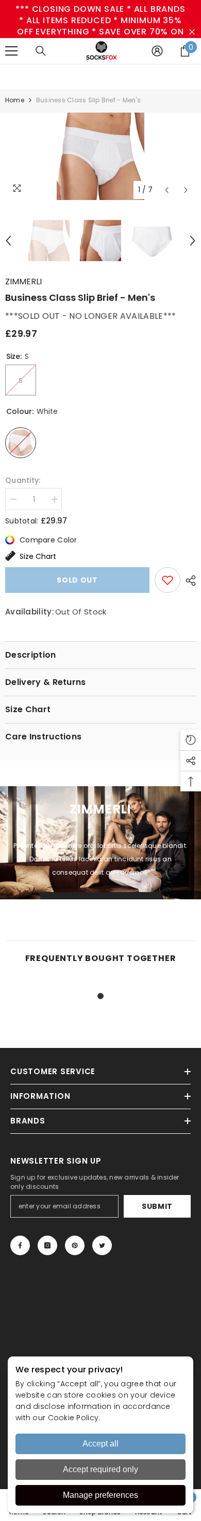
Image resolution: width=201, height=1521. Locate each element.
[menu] (11, 51)
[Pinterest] (75, 1245)
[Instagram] (47, 1245)
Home (14, 100)
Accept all (100, 1443)
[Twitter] (102, 1245)
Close (192, 32)
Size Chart (38, 556)
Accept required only (100, 1469)
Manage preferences (100, 1495)
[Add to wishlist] (167, 580)
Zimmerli (23, 281)
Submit (157, 1206)
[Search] (41, 51)
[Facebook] (20, 1245)
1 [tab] (100, 996)
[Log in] (157, 51)
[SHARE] (188, 580)
